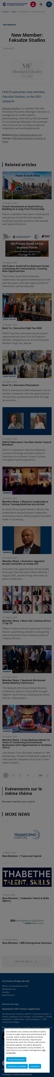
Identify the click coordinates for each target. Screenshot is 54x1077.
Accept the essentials (17, 1066)
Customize (34, 1066)
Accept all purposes (16, 1059)
